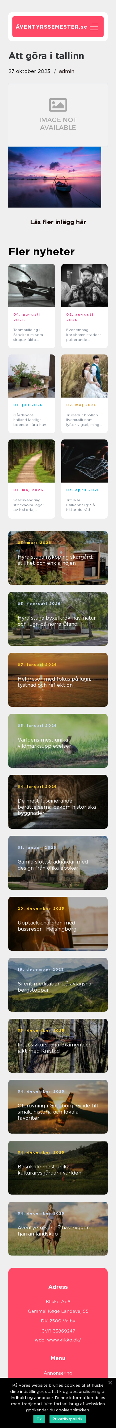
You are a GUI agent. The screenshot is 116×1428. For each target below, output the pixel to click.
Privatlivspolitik (68, 1419)
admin (66, 71)
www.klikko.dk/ (64, 1340)
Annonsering (58, 1373)
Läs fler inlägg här (58, 222)
